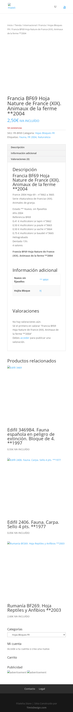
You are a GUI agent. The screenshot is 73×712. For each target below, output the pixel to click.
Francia (42, 25)
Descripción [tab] (17, 147)
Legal (42, 688)
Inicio (10, 25)
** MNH (44, 279)
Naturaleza (44, 137)
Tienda (18, 25)
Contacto (29, 688)
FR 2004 (32, 137)
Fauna (22, 137)
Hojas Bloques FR (45, 133)
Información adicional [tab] (23, 153)
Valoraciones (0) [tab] (20, 159)
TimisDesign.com (37, 707)
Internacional (30, 25)
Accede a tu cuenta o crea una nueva (28, 648)
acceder (24, 337)
